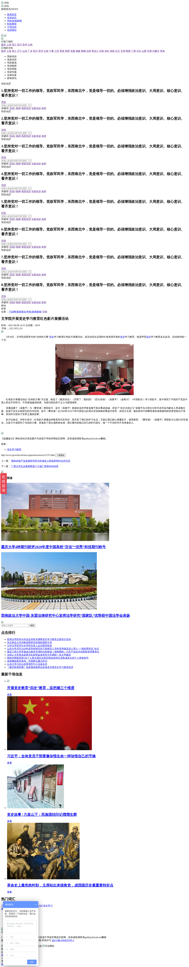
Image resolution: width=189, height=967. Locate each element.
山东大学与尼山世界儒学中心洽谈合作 (27, 664)
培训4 (12, 191)
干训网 (12, 311)
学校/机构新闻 (34, 311)
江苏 (56, 51)
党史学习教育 (14, 449)
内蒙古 (155, 51)
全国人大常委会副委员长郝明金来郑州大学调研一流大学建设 (39, 655)
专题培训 (36, 108)
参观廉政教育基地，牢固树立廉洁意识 (27, 661)
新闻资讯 (21, 311)
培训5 (12, 219)
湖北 (107, 51)
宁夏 (51, 51)
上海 (8, 44)
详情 (3, 102)
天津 (122, 51)
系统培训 (26, 108)
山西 (144, 51)
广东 (30, 51)
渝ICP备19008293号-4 (63, 940)
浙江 (14, 44)
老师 (43, 108)
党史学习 (48, 905)
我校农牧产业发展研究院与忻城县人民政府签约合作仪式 (40, 461)
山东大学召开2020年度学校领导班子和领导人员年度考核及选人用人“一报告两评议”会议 (53, 648)
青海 (162, 51)
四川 (19, 44)
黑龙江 (95, 51)
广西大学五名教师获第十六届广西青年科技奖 (34, 466)
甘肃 (149, 51)
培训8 (12, 302)
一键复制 (60, 455)
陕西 (128, 51)
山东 (24, 51)
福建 (78, 51)
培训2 (12, 136)
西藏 (83, 51)
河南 (101, 51)
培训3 (12, 163)
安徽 (72, 51)
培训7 (12, 274)
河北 (138, 51)
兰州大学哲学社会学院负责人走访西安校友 (29, 645)
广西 (133, 51)
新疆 (67, 51)
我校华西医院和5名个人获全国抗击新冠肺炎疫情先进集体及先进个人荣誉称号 (48, 658)
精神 (18, 108)
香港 (62, 51)
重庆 (3, 44)
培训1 (12, 108)
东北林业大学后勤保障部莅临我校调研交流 (29, 642)
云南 (30, 44)
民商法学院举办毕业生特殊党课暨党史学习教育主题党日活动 (39, 639)
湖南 (112, 51)
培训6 (12, 247)
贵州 (24, 44)
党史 (51, 337)
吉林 (88, 51)
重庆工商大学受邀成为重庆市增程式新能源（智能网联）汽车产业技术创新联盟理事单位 (53, 651)
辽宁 (19, 51)
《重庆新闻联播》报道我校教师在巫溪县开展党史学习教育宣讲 (40, 667)
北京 (117, 51)
